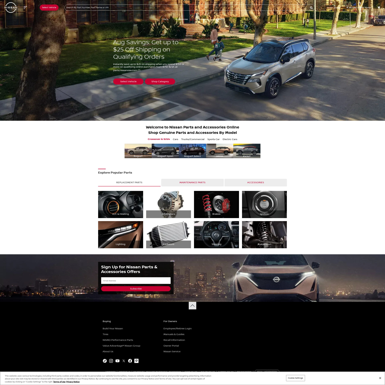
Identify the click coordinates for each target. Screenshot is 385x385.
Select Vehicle (128, 81)
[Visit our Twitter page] (124, 361)
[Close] (380, 378)
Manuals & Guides (174, 334)
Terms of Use (59, 382)
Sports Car (213, 139)
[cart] (378, 7)
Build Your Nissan (113, 328)
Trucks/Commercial (192, 139)
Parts (165, 19)
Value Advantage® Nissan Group (121, 345)
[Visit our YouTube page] (117, 361)
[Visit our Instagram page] (111, 361)
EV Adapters (201, 19)
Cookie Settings (295, 378)
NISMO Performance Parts (118, 340)
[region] (192, 378)
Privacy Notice (73, 382)
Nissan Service (172, 351)
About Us (108, 351)
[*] (139, 70)
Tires (105, 334)
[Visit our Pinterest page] (136, 361)
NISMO (218, 19)
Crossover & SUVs (159, 139)
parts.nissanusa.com (125, 70)
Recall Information (174, 340)
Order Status (333, 7)
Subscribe (136, 288)
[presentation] (127, 151)
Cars (175, 139)
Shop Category (160, 81)
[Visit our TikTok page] (105, 361)
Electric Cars (230, 139)
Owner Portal (171, 345)
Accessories (182, 19)
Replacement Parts (129, 182)
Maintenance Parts (192, 182)
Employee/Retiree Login (178, 328)
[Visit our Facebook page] (130, 361)
